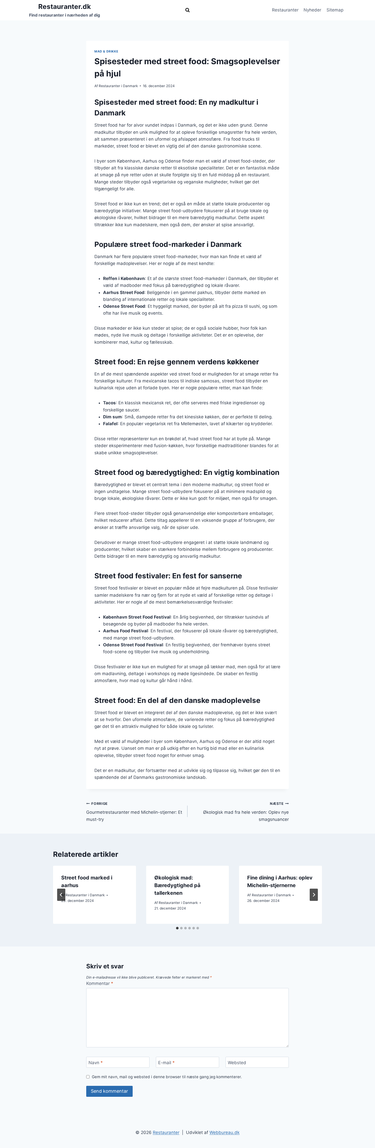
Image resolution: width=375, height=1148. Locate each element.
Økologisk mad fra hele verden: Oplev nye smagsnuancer (246, 812)
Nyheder (312, 9)
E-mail (166, 1062)
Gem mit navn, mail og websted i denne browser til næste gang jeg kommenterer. (167, 1076)
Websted (237, 1062)
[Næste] (314, 895)
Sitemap (335, 9)
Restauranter (285, 9)
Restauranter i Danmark (118, 86)
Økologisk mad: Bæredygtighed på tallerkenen (177, 885)
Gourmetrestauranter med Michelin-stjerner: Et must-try (134, 812)
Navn (96, 1062)
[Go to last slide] (61, 895)
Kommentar (99, 983)
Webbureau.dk (224, 1132)
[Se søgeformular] (187, 10)
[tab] (177, 928)
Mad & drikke (106, 51)
